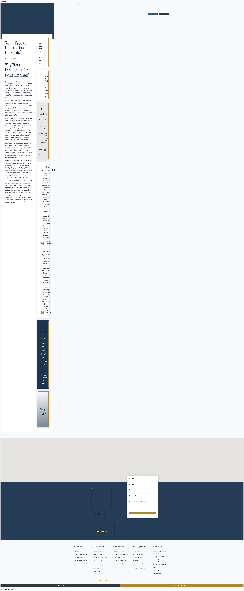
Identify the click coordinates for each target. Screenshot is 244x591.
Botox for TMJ (156, 567)
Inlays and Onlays (98, 560)
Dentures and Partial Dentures (43, 370)
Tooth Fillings (156, 559)
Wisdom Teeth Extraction (139, 568)
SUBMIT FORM (142, 513)
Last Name (132, 484)
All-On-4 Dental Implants (81, 557)
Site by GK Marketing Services (104, 580)
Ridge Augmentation (138, 554)
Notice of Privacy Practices (156, 580)
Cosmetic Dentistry (43, 353)
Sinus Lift (135, 560)
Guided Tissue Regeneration (120, 563)
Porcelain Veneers (98, 554)
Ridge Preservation (137, 557)
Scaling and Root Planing (120, 557)
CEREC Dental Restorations (43, 359)
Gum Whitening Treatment (100, 566)
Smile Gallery (142, 14)
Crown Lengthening (138, 563)
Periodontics (117, 566)
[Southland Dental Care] (122, 589)
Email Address (133, 495)
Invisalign (43, 380)
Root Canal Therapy (158, 561)
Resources (133, 14)
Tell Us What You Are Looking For (138, 501)
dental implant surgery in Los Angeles (17, 157)
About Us (43, 339)
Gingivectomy (136, 566)
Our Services (117, 14)
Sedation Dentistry (157, 573)
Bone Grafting (136, 551)
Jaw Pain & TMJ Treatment (159, 564)
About (125, 14)
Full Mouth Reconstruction (43, 376)
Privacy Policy (166, 580)
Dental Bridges (97, 571)
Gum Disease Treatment (119, 551)
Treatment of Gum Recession (121, 554)
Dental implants (9, 82)
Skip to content (4, 1)
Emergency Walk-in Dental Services (159, 552)
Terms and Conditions (145, 580)
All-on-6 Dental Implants (43, 348)
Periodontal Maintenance (120, 560)
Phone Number (133, 490)
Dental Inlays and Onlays (43, 365)
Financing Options (43, 384)
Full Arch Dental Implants (81, 554)
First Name (132, 478)
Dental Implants (43, 342)
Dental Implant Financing (81, 563)
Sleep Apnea (156, 570)
